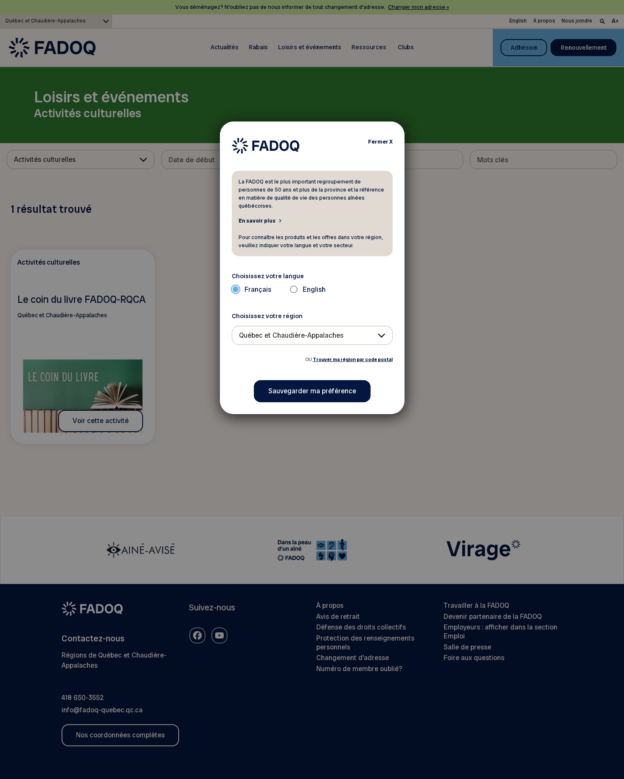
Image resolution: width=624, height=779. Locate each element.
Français (258, 289)
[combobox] (312, 335)
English (314, 289)
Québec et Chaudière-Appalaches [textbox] (291, 335)
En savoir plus (257, 220)
